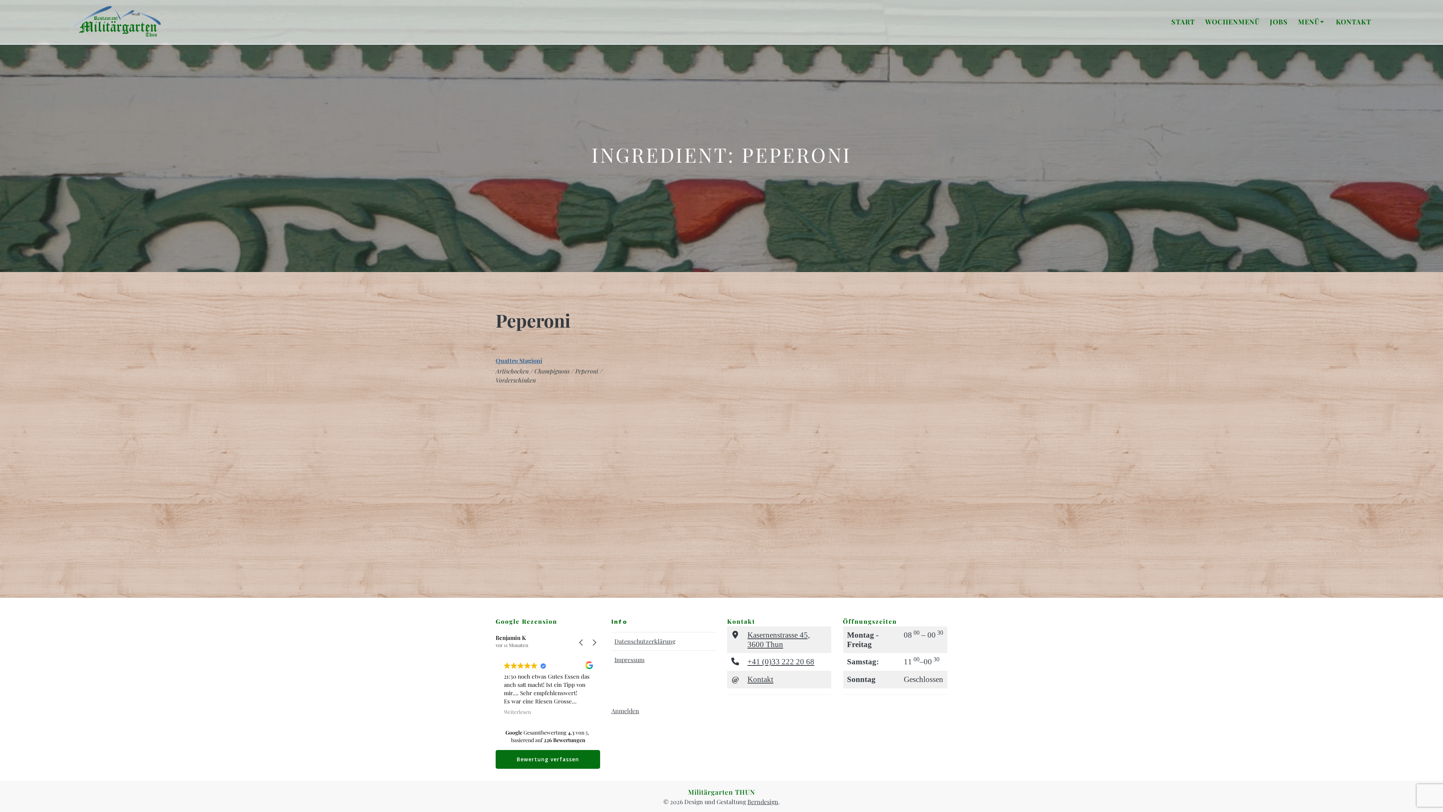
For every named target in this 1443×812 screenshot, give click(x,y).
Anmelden (625, 711)
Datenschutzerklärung (644, 641)
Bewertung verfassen (548, 759)
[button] (594, 642)
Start (1183, 21)
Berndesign (762, 802)
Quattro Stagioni (519, 360)
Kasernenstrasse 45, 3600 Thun (778, 640)
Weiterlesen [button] (517, 711)
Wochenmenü (1232, 21)
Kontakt (1353, 21)
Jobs (1279, 21)
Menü (1308, 21)
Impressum (629, 660)
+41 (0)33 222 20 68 (780, 661)
